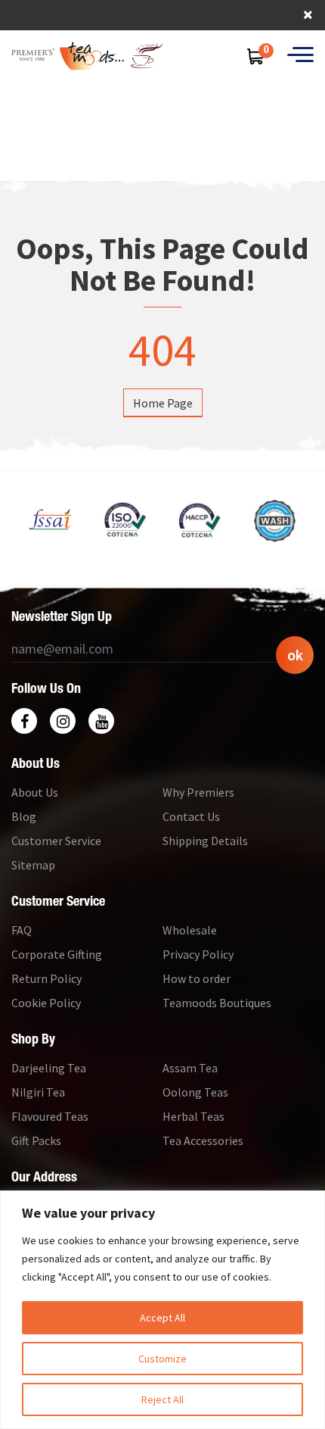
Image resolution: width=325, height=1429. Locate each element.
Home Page (163, 402)
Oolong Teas (195, 1092)
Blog (23, 816)
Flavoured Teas (49, 1116)
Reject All (162, 1399)
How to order (196, 978)
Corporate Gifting (56, 954)
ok (295, 654)
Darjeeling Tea (48, 1067)
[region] (162, 1309)
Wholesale (189, 930)
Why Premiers (198, 792)
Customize (162, 1358)
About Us (34, 792)
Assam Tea (190, 1067)
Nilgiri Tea (38, 1092)
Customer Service (56, 840)
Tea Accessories (202, 1140)
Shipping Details (205, 840)
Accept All (162, 1317)
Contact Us (191, 816)
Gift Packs (36, 1140)
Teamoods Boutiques (216, 1002)
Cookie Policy (46, 1002)
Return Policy (46, 978)
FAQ (21, 930)
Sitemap (33, 864)
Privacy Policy (198, 954)
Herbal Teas (193, 1116)
